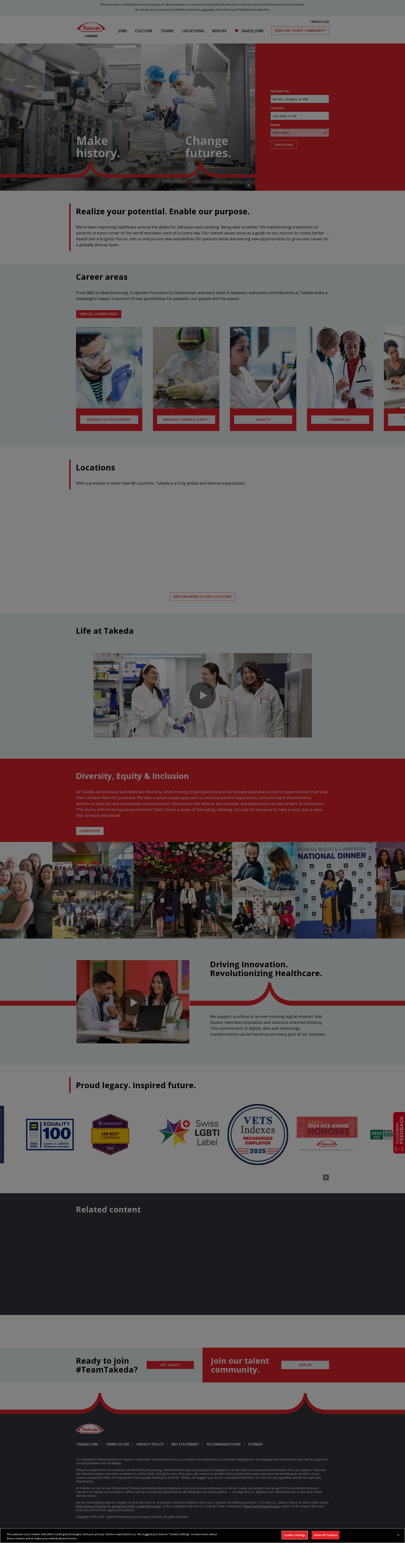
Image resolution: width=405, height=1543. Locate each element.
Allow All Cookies (325, 1535)
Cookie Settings (294, 1535)
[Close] (398, 1535)
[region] (202, 1535)
